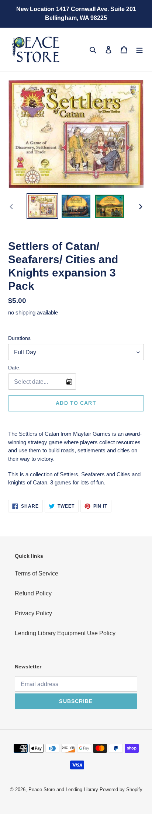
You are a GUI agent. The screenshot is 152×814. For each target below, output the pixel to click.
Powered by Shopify (121, 789)
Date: (14, 368)
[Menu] (139, 49)
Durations (19, 338)
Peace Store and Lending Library (63, 789)
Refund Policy (33, 593)
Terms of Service (36, 573)
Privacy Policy (33, 613)
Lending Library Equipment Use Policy (65, 633)
